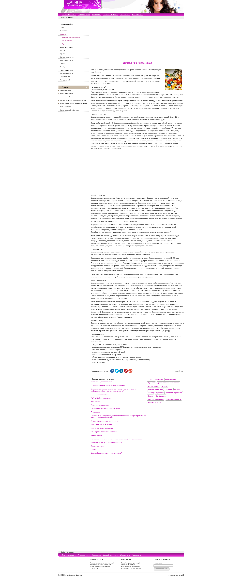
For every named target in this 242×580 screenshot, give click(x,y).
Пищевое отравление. (100, 405)
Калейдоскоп (64, 67)
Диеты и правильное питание (71, 37)
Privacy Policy (94, 568)
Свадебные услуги (110, 15)
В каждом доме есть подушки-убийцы (106, 442)
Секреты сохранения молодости (104, 421)
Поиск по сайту (65, 76)
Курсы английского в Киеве (130, 566)
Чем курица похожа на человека (104, 432)
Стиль (62, 27)
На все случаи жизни (66, 70)
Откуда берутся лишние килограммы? (106, 453)
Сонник (62, 63)
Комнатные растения (66, 60)
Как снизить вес (97, 446)
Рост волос (95, 401)
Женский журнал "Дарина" (72, 575)
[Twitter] (117, 372)
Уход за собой (64, 31)
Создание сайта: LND (176, 575)
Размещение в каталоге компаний (102, 563)
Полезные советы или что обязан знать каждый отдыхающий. (116, 439)
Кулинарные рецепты (66, 57)
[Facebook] (112, 372)
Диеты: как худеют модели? (102, 428)
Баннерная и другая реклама (100, 566)
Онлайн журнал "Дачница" (130, 563)
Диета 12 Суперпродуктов (101, 382)
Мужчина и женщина (66, 47)
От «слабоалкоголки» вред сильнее (105, 409)
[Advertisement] (137, 40)
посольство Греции (66, 93)
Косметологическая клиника (131, 568)
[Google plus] (130, 372)
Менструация (96, 435)
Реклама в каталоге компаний (100, 565)
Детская (62, 50)
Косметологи (137, 15)
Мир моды (159, 380)
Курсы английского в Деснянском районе (73, 103)
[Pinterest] (126, 372)
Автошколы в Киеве (128, 565)
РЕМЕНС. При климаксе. (101, 398)
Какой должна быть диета (101, 425)
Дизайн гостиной (65, 90)
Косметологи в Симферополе (69, 110)
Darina (63, 17)
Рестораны (96, 15)
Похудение (95, 412)
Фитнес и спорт (84, 15)
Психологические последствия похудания (108, 385)
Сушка (93, 449)
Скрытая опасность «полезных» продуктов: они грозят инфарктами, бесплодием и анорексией (113, 390)
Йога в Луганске (65, 106)
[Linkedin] (121, 372)
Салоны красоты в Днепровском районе (73, 100)
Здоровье (63, 34)
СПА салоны (125, 15)
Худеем (64, 44)
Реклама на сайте (65, 80)
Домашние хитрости (66, 73)
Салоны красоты (69, 15)
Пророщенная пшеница (101, 394)
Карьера (62, 54)
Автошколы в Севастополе (69, 97)
